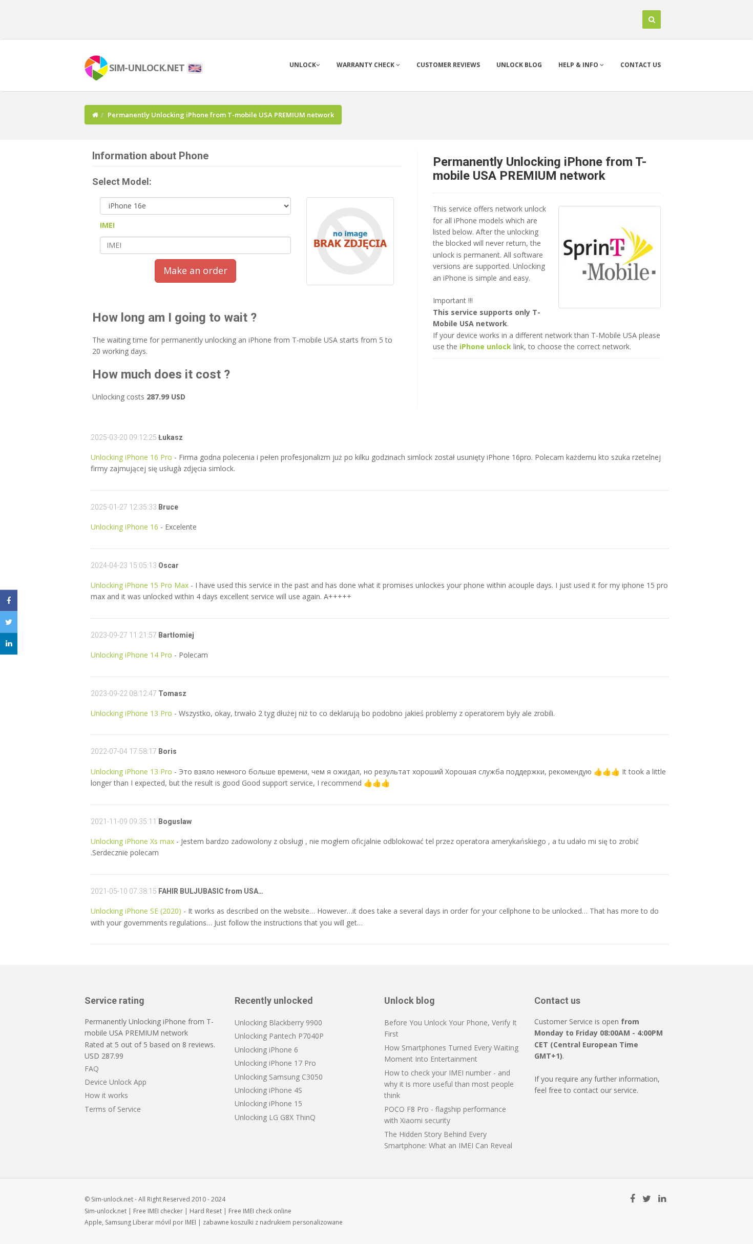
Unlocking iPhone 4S (268, 1090)
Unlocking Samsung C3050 (279, 1077)
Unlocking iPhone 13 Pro (131, 713)
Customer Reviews (448, 64)
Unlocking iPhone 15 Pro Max (140, 585)
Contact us (640, 64)
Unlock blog (519, 64)
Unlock (302, 64)
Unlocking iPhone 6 (266, 1050)
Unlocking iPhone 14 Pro (131, 655)
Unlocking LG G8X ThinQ (275, 1117)
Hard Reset (206, 1211)
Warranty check (366, 64)
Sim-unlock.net (106, 1211)
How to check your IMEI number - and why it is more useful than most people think (449, 1084)
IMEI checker (165, 1211)
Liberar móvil (152, 1222)
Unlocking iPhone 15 (268, 1103)
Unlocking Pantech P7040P (279, 1036)
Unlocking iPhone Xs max (132, 841)
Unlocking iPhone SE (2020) (136, 911)
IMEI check (257, 1211)
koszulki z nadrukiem (261, 1222)
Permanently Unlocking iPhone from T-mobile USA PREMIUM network (539, 168)
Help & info (579, 64)
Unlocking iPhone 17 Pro (275, 1063)
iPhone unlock (485, 346)
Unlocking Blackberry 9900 (278, 1022)
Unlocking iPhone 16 (124, 527)
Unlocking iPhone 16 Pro (131, 457)
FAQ (92, 1068)
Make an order (195, 270)
